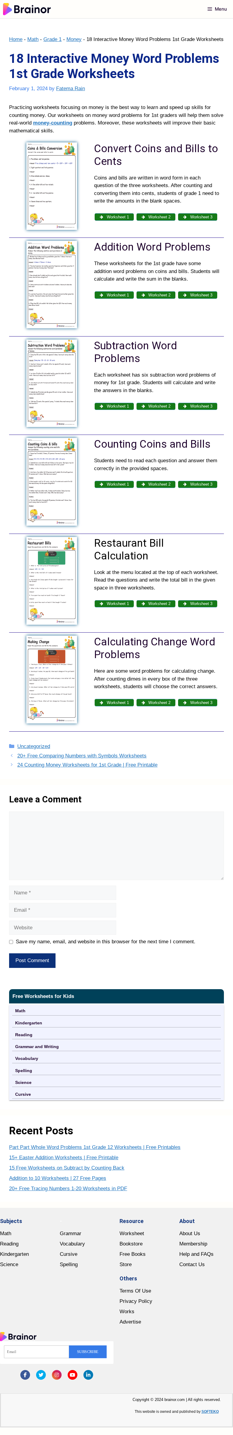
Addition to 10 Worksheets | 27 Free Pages (57, 1178)
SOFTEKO (210, 1411)
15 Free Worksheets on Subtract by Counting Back (66, 1168)
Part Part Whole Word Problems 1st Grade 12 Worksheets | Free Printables (95, 1147)
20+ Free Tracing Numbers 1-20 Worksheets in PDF (68, 1188)
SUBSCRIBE (88, 1352)
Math (33, 39)
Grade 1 (52, 39)
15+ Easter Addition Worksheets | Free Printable (63, 1157)
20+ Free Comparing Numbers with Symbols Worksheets (82, 756)
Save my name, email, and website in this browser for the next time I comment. (105, 942)
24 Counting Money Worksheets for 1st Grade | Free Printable (87, 765)
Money (74, 39)
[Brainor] (27, 9)
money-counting (52, 123)
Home (15, 39)
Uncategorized (33, 746)
